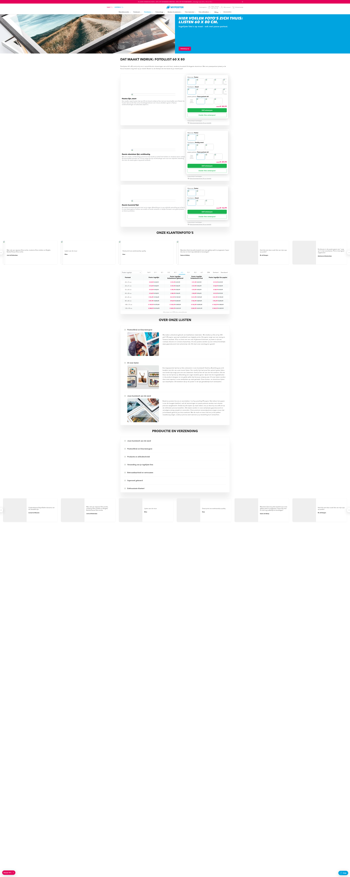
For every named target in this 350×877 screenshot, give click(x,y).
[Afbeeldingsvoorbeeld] (153, 94)
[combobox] (131, 272)
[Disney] (217, 12)
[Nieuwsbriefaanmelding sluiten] (13, 872)
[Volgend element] (226, 82)
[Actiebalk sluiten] (242, 2)
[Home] (175, 7)
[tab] (148, 272)
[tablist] (187, 272)
